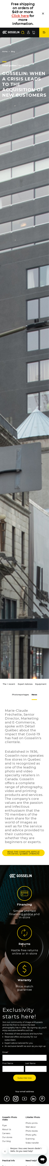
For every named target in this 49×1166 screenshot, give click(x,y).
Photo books (32, 1131)
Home (4, 52)
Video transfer (32, 1143)
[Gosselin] (11, 32)
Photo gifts (31, 1135)
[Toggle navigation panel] (44, 32)
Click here (20, 16)
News (34, 694)
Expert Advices (25, 684)
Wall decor (31, 1127)
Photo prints (32, 1123)
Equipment (40, 684)
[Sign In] (28, 32)
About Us (6, 1129)
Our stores (7, 1137)
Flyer (4, 1125)
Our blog (6, 1141)
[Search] (22, 32)
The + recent (9, 684)
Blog (13, 52)
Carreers (6, 1133)
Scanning (30, 1139)
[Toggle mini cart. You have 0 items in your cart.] (33, 32)
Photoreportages (20, 694)
